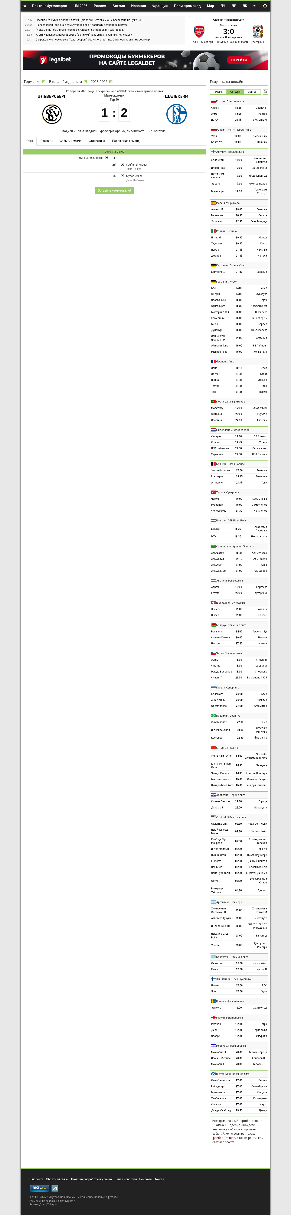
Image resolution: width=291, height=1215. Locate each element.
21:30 (239, 271)
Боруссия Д (218, 271)
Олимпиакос (219, 705)
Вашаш (215, 528)
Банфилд (261, 935)
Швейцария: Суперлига (230, 602)
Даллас (262, 890)
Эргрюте (216, 1007)
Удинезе (216, 243)
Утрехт (263, 442)
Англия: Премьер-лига (228, 37)
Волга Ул (216, 142)
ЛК (245, 6)
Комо (263, 243)
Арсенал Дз (260, 631)
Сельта (262, 215)
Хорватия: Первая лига (230, 795)
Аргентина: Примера (229, 902)
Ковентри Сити (235, 19)
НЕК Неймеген (220, 448)
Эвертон (216, 183)
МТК (213, 536)
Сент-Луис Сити (220, 873)
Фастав (215, 665)
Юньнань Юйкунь (257, 779)
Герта (264, 300)
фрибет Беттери (223, 1138)
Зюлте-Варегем (220, 470)
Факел (215, 107)
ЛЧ (222, 6)
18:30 (238, 536)
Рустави (216, 1024)
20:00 (238, 414)
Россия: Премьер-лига (230, 101)
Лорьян (262, 379)
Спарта (215, 442)
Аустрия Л (261, 593)
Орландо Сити (219, 823)
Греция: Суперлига (227, 687)
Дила (214, 1030)
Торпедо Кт (260, 1030)
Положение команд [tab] (126, 141)
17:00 (238, 167)
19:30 (238, 191)
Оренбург (261, 107)
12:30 (238, 136)
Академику (260, 408)
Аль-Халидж (218, 570)
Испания (138, 6)
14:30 (238, 160)
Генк (264, 482)
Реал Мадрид (259, 221)
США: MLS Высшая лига (231, 817)
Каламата (217, 694)
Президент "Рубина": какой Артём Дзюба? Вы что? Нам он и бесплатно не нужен (87, 20)
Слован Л (261, 665)
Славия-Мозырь (220, 637)
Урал (214, 136)
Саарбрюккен (219, 300)
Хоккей (159, 1179)
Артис (214, 659)
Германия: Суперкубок (230, 265)
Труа (213, 391)
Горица (263, 801)
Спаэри (215, 1036)
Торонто (262, 848)
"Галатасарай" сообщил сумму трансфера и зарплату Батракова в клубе (82, 24)
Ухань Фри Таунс (221, 755)
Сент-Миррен (259, 1086)
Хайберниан (218, 1098)
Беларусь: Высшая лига (231, 625)
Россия (100, 6)
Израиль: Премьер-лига (231, 1045)
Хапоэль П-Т (259, 1058)
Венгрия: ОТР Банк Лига (231, 520)
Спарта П (261, 659)
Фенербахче (218, 510)
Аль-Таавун (260, 558)
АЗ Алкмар (260, 436)
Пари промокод (187, 6)
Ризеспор (217, 504)
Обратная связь (57, 1179)
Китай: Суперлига (227, 747)
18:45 (239, 552)
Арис (264, 694)
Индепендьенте (220, 926)
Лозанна (261, 609)
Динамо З (217, 807)
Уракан (215, 945)
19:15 (239, 476)
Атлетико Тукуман (222, 918)
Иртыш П (262, 969)
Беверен (262, 470)
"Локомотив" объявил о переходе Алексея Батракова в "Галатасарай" (80, 29)
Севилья (261, 209)
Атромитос (260, 705)
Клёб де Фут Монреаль (218, 841)
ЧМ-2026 (80, 6)
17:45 (239, 643)
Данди (263, 1110)
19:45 (238, 442)
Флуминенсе (219, 722)
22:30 (239, 221)
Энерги (215, 294)
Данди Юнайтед (221, 1110)
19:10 (239, 558)
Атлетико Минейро (261, 730)
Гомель (262, 637)
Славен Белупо (220, 801)
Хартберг (261, 587)
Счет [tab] (29, 141)
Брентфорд (217, 191)
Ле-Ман (215, 373)
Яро (213, 991)
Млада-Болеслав (221, 671)
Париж (263, 391)
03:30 (238, 867)
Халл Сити (217, 160)
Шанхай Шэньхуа (256, 773)
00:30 (240, 730)
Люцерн (215, 609)
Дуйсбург (216, 330)
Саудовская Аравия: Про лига (235, 546)
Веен (214, 288)
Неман (263, 643)
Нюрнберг (261, 312)
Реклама (145, 1179)
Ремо (264, 722)
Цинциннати (218, 855)
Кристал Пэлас (258, 183)
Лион (264, 385)
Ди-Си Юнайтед (257, 861)
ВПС (264, 985)
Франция (160, 6)
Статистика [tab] (97, 141)
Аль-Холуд (217, 558)
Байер (263, 288)
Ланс (214, 368)
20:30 (239, 215)
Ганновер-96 (259, 318)
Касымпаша (259, 498)
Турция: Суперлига (227, 492)
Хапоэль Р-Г (259, 1064)
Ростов (262, 113)
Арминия (261, 337)
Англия (118, 6)
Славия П (217, 677)
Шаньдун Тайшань (256, 785)
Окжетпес (217, 963)
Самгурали (260, 1036)
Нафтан (215, 643)
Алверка (262, 420)
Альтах (215, 587)
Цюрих (215, 615)
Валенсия (217, 215)
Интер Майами (220, 848)
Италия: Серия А (226, 231)
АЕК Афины (218, 699)
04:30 (238, 890)
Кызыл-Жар (260, 963)
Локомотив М (259, 119)
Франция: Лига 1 (226, 361)
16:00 (238, 142)
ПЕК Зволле (259, 454)
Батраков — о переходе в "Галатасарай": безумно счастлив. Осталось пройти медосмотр (93, 39)
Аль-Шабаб (260, 570)
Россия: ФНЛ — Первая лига (233, 129)
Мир (210, 6)
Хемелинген (218, 318)
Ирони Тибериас (221, 1058)
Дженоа (216, 255)
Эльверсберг (52, 96)
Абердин (261, 1092)
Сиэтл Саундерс (257, 855)
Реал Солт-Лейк (257, 823)
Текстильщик (259, 136)
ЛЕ (234, 6)
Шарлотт (216, 861)
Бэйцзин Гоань (220, 779)
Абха (264, 564)
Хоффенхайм (259, 305)
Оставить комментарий (114, 190)
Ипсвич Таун (218, 167)
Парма (215, 249)
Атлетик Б (217, 209)
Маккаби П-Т (218, 1052)
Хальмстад (260, 1007)
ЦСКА (214, 119)
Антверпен (217, 482)
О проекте (36, 1179)
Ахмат (215, 113)
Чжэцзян (261, 765)
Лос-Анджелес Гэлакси (258, 841)
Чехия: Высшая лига (229, 653)
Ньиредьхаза (259, 536)
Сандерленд (259, 167)
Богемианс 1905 (257, 677)
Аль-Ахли (216, 564)
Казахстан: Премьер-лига (232, 956)
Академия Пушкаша (260, 528)
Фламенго (260, 737)
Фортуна (216, 436)
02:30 (240, 737)
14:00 (239, 288)
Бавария (262, 271)
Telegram (52, 1204)
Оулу (264, 991)
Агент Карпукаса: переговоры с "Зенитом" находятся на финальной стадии (84, 34)
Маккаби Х (217, 1064)
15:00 (239, 779)
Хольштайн (260, 351)
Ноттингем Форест (217, 175)
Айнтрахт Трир (219, 345)
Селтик (262, 1080)
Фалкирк (216, 1104)
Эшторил (216, 414)
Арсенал (218, 19)
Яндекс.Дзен (37, 1204)
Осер (264, 368)
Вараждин (260, 807)
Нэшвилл (216, 867)
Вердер (262, 324)
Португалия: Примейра (230, 401)
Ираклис (262, 699)
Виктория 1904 (220, 312)
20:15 (238, 119)
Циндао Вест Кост (222, 785)
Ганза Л (215, 324)
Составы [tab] (46, 141)
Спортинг (216, 420)
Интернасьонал (220, 730)
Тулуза (215, 385)
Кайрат (215, 969)
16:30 (239, 300)
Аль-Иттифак (259, 552)
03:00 (239, 935)
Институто (261, 918)
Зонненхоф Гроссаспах (218, 338)
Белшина (216, 631)
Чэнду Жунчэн (220, 773)
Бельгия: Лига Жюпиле (230, 464)
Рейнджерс (218, 1086)
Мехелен (261, 476)
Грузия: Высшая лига (229, 1017)
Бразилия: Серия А (228, 715)
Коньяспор (260, 510)
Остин (215, 880)
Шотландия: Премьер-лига (232, 1073)
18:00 (238, 113)
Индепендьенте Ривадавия (257, 926)
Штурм (215, 593)
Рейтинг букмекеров (49, 6)
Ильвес (215, 985)
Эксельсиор (259, 448)
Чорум (215, 498)
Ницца (215, 379)
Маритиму (217, 408)
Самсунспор (259, 504)
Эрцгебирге (218, 305)
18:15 (239, 368)
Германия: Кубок (226, 281)
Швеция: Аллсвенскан (230, 1001)
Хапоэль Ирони (257, 1052)
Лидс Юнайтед (258, 175)
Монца (263, 237)
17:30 (238, 408)
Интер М (216, 237)
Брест (263, 373)
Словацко (261, 671)
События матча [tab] (71, 141)
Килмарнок (260, 1098)
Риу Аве (262, 414)
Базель (262, 615)
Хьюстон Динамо (256, 873)
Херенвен (217, 454)
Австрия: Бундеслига (229, 580)
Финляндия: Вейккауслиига (233, 979)
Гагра (264, 1024)
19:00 (239, 337)
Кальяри (262, 249)
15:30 (238, 107)
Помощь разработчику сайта (91, 1179)
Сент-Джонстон (220, 1080)
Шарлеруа (217, 476)
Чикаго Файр (259, 831)
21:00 (238, 448)
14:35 (239, 765)
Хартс (263, 1104)
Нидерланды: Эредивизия (232, 429)
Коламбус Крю (258, 867)
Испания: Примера (228, 203)
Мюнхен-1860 (219, 351)
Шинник (262, 142)
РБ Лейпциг (260, 345)
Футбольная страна (62, 1197)
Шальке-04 (177, 96)
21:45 (239, 249)
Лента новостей (125, 1179)
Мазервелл (218, 1092)
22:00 (238, 454)
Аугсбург (261, 294)
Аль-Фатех (217, 552)
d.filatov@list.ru (67, 1200)
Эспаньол (217, 221)
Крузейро (216, 737)
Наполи (262, 255)
